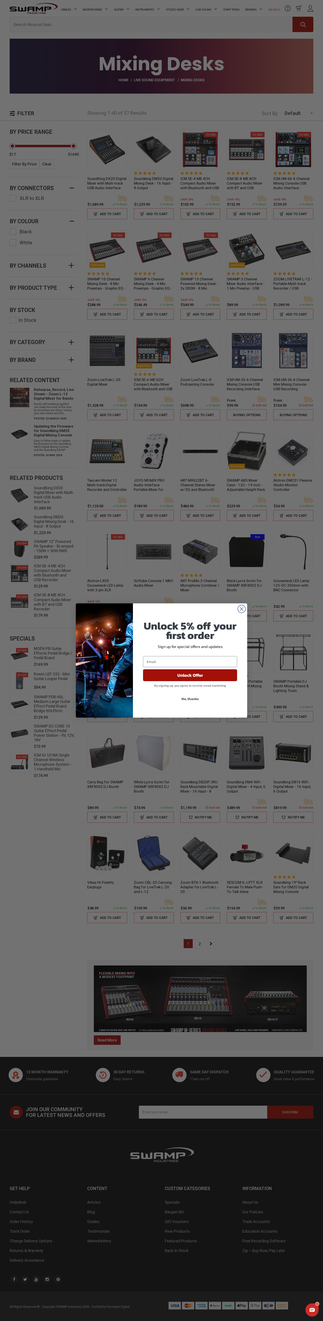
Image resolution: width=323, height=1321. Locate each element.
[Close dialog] (241, 609)
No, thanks (190, 698)
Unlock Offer (190, 675)
